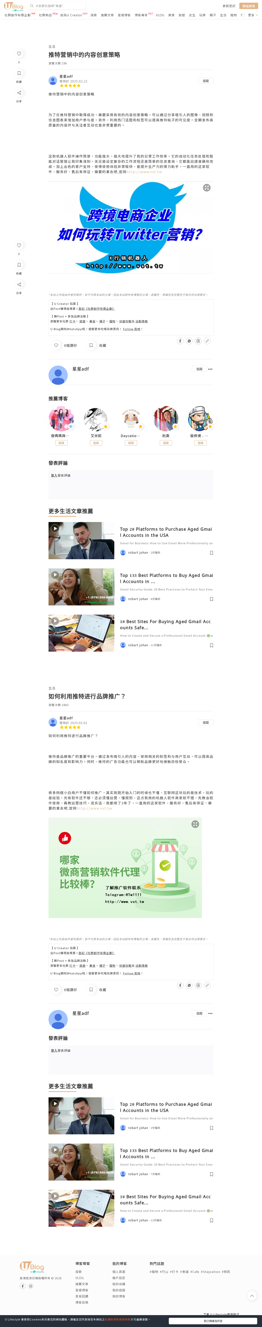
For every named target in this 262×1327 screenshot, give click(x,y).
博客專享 (141, 15)
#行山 (164, 1271)
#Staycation (210, 1271)
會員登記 (229, 5)
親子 (213, 15)
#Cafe (194, 1271)
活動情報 (141, 321)
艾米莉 (96, 436)
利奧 (166, 436)
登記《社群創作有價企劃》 (96, 309)
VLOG (160, 15)
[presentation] (48, 420)
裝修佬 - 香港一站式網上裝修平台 (200, 436)
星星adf (66, 76)
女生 (192, 15)
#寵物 (154, 1271)
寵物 (233, 15)
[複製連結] (19, 327)
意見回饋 (81, 1296)
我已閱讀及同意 (213, 1321)
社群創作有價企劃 (18, 15)
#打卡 (174, 1271)
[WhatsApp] (19, 305)
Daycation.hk (131, 436)
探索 (94, 15)
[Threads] (19, 316)
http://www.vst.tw (144, 171)
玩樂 (202, 15)
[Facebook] (19, 294)
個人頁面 (118, 1271)
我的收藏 (118, 1284)
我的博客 (118, 1296)
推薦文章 (107, 15)
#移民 (226, 1271)
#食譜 (184, 1271)
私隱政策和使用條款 (118, 1319)
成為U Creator (71, 15)
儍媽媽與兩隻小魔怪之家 (61, 436)
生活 (223, 15)
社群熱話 (45, 15)
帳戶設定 (118, 1277)
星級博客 (124, 15)
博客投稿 (81, 1302)
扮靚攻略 (125, 321)
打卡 (72, 321)
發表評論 (61, 475)
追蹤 (206, 80)
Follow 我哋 (131, 329)
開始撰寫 (248, 5)
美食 (171, 15)
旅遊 (182, 15)
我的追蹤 (118, 1290)
